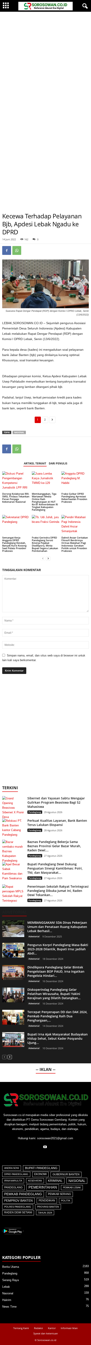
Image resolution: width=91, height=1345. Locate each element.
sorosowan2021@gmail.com (55, 1138)
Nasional (19, 432)
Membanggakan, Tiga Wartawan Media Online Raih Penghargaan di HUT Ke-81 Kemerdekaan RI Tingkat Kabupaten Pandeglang (45, 501)
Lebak (6, 1286)
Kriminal (55, 1180)
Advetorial (34, 936)
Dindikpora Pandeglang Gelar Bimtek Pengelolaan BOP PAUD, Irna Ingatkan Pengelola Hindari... (55, 971)
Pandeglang (34, 812)
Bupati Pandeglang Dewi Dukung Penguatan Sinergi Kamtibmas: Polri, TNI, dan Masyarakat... (55, 868)
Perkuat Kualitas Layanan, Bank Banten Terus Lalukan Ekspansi (57, 822)
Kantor (52, 1328)
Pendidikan (47, 1200)
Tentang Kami (21, 1328)
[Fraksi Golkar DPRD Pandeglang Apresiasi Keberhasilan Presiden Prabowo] (75, 481)
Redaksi (38, 1328)
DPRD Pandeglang (16, 1174)
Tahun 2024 (45, 1212)
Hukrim (6, 1300)
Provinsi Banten (48, 1206)
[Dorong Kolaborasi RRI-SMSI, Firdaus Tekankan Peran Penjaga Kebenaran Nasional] (16, 481)
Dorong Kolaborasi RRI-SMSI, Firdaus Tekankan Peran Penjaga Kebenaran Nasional (15, 497)
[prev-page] (43, 558)
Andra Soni (11, 1168)
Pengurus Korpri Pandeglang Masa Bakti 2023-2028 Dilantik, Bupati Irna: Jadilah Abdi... (57, 949)
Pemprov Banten (18, 1200)
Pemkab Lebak (72, 1187)
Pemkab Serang (59, 1194)
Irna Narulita (13, 1180)
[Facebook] (6, 250)
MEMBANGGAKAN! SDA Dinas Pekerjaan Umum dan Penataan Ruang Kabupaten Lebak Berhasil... (57, 926)
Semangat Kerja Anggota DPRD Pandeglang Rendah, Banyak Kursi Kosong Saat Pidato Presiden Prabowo (14, 544)
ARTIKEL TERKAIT (35, 463)
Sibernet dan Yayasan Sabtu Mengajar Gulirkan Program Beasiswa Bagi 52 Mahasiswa (56, 802)
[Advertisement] (45, 59)
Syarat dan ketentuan (45, 1333)
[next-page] (48, 558)
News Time (9, 1306)
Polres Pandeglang (17, 1206)
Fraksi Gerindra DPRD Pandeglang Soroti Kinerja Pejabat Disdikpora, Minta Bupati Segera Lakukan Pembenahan (45, 544)
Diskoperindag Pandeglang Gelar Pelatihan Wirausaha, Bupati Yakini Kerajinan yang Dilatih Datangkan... (54, 993)
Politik (65, 1200)
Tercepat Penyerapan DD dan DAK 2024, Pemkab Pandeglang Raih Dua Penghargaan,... (57, 1016)
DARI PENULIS (58, 463)
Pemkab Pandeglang (23, 1194)
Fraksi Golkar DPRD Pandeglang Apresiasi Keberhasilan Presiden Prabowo (74, 497)
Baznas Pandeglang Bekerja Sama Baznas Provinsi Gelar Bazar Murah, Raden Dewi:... (54, 846)
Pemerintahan (42, 1187)
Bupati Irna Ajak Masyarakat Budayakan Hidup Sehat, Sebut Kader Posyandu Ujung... (57, 1038)
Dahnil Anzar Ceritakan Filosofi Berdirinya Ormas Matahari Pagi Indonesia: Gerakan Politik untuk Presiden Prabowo (74, 544)
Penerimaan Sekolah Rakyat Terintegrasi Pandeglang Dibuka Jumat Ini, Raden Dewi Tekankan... (58, 890)
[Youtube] (46, 1147)
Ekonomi (40, 1174)
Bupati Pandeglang (41, 1168)
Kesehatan (35, 1180)
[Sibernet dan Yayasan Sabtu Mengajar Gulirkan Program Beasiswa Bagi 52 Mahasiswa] (13, 807)
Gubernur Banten (66, 1174)
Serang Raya (10, 1280)
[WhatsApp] (16, 250)
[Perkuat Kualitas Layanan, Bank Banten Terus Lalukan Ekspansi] (13, 827)
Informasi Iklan (69, 1328)
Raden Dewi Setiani (18, 1212)
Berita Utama (10, 1266)
